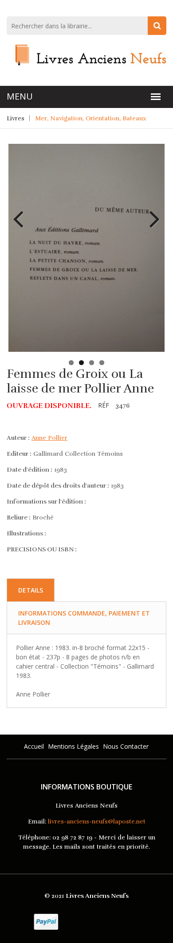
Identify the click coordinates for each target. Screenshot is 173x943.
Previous (22, 212)
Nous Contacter (126, 746)
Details (30, 590)
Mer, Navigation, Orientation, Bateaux (90, 118)
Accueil (34, 746)
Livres (15, 118)
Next (151, 212)
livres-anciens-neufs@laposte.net (96, 821)
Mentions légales (73, 746)
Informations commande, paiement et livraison (84, 618)
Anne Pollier (49, 438)
